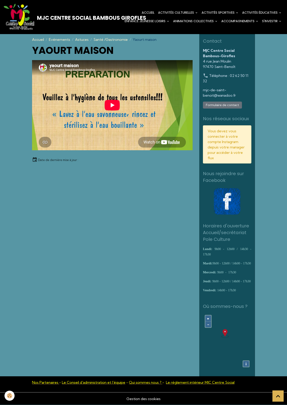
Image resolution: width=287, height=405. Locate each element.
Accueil (148, 12)
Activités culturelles (176, 12)
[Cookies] (9, 396)
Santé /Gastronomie (110, 39)
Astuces (82, 39)
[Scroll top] (278, 396)
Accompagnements (238, 21)
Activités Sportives (218, 12)
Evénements (59, 39)
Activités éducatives (260, 12)
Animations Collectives (194, 21)
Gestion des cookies (143, 398)
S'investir (270, 21)
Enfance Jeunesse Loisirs (145, 21)
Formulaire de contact (222, 105)
